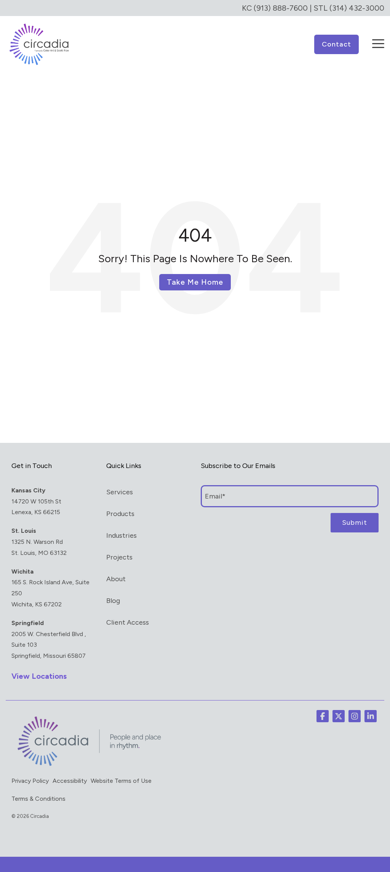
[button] (378, 38)
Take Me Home (195, 282)
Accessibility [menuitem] (70, 780)
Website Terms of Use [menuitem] (121, 780)
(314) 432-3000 (356, 8)
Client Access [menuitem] (127, 622)
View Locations (39, 676)
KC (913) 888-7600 (275, 8)
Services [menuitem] (119, 492)
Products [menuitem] (120, 514)
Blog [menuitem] (113, 600)
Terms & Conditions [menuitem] (38, 798)
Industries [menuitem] (121, 535)
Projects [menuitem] (119, 557)
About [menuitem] (116, 579)
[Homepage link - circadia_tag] (87, 765)
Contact (336, 44)
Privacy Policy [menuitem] (30, 780)
